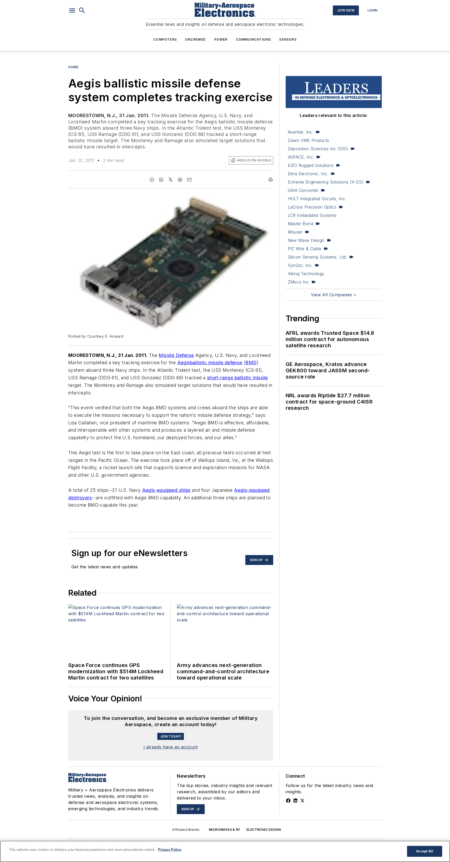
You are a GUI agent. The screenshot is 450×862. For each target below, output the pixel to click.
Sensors (287, 39)
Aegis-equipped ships (166, 490)
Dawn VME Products (308, 140)
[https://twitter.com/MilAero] (302, 800)
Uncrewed (195, 39)
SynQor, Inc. (300, 265)
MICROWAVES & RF (224, 830)
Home (73, 67)
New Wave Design (306, 240)
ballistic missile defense (216, 362)
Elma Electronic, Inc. (308, 173)
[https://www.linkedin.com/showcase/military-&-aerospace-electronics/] (295, 800)
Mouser (295, 232)
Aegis (183, 362)
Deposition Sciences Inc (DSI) (318, 148)
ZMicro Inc (298, 282)
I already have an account (170, 747)
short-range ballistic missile (237, 377)
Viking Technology (306, 273)
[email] (189, 179)
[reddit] (180, 179)
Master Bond (300, 223)
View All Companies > (333, 294)
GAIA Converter (303, 190)
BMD (251, 362)
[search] (82, 10)
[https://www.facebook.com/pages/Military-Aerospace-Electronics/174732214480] (288, 800)
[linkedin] (161, 179)
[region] (225, 851)
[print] (270, 179)
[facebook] (151, 179)
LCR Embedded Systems (312, 215)
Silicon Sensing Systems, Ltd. (317, 257)
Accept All (424, 851)
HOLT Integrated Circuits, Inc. (317, 198)
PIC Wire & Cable (304, 248)
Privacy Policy (169, 850)
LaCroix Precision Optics (312, 207)
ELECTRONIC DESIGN (263, 830)
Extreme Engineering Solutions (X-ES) (326, 182)
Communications (253, 39)
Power (221, 39)
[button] (72, 10)
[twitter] (170, 179)
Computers (165, 39)
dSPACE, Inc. (301, 157)
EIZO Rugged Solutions (311, 165)
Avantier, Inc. (301, 132)
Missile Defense (176, 355)
